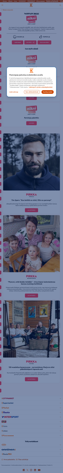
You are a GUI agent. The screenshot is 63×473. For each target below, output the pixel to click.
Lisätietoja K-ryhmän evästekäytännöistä (40, 87)
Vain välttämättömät (31, 92)
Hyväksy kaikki (47, 92)
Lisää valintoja (13, 92)
